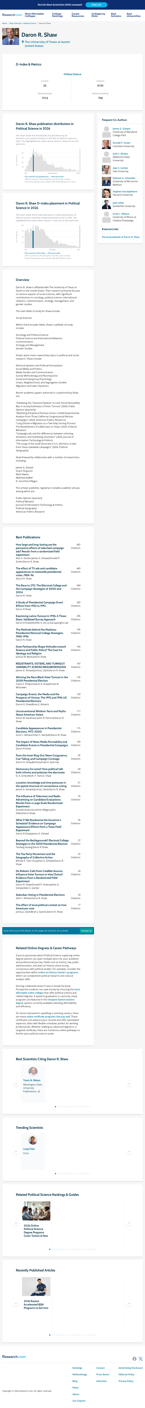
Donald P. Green (121, 142)
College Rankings (57, 15)
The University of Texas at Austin (47, 42)
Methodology (79, 1374)
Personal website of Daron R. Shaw (120, 237)
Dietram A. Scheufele (124, 178)
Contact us (86, 930)
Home (4, 23)
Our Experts (79, 1400)
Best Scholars (116, 15)
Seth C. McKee (120, 153)
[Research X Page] (141, 1359)
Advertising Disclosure (131, 1367)
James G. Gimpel (121, 128)
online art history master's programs (58, 972)
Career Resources (78, 15)
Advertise (101, 1381)
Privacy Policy (126, 1381)
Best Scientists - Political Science (23, 23)
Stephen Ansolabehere (125, 191)
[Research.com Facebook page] (135, 1359)
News (75, 1387)
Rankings (77, 1367)
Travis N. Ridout (31, 1080)
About (75, 1394)
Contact (100, 1367)
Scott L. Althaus (121, 213)
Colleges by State (98, 15)
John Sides (118, 202)
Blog (74, 1381)
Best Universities (134, 15)
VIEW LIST (96, 5)
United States (34, 46)
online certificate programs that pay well (48, 1016)
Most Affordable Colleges (34, 15)
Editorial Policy (126, 1374)
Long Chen (29, 1148)
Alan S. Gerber (120, 168)
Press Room (102, 1374)
